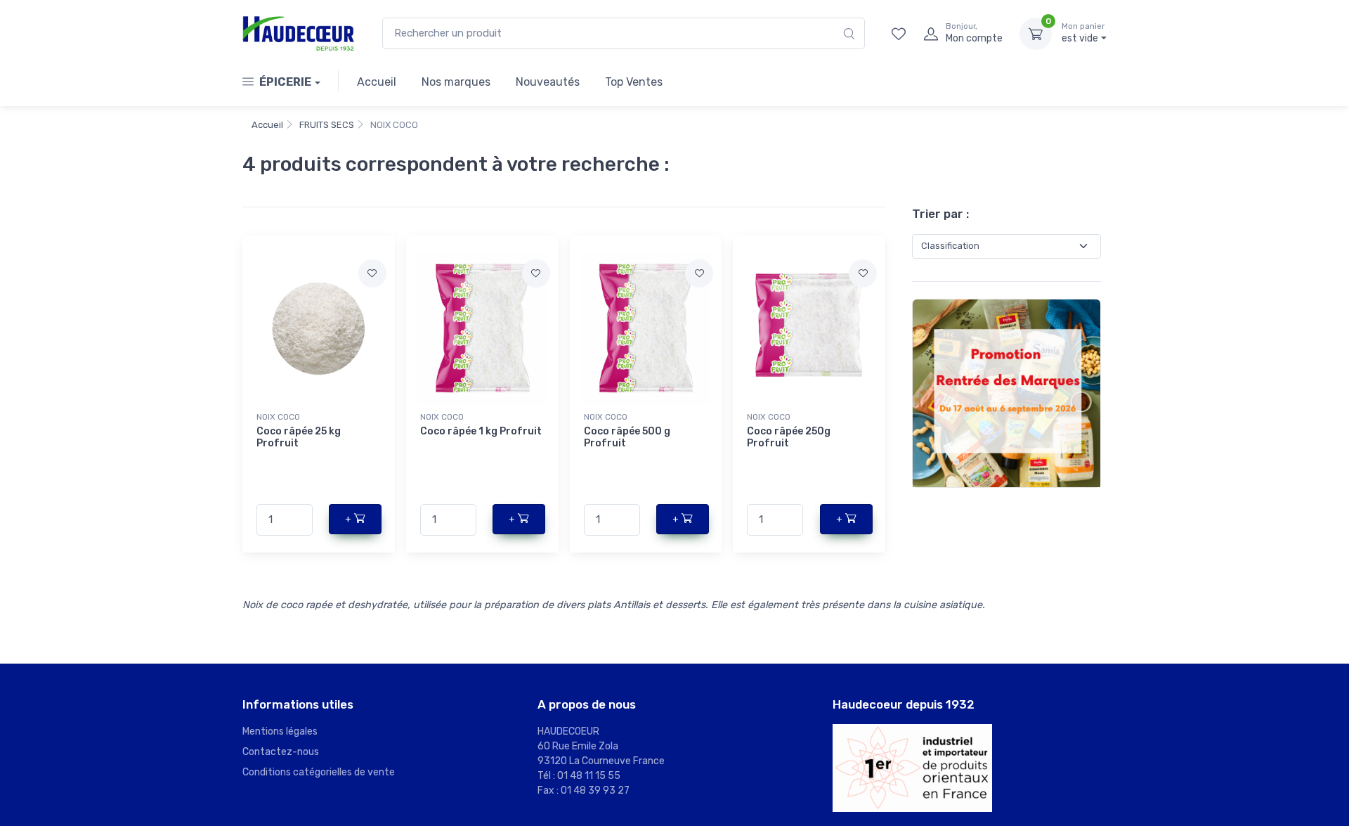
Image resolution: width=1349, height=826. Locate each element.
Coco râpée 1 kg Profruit (481, 431)
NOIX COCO (278, 417)
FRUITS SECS (326, 125)
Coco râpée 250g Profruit (788, 437)
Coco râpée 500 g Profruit (627, 437)
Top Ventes (634, 82)
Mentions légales (280, 731)
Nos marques (456, 82)
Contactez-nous (280, 752)
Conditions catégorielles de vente (318, 772)
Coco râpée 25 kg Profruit (298, 437)
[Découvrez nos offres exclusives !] (1006, 392)
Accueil (376, 82)
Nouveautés (548, 82)
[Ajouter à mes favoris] (372, 273)
